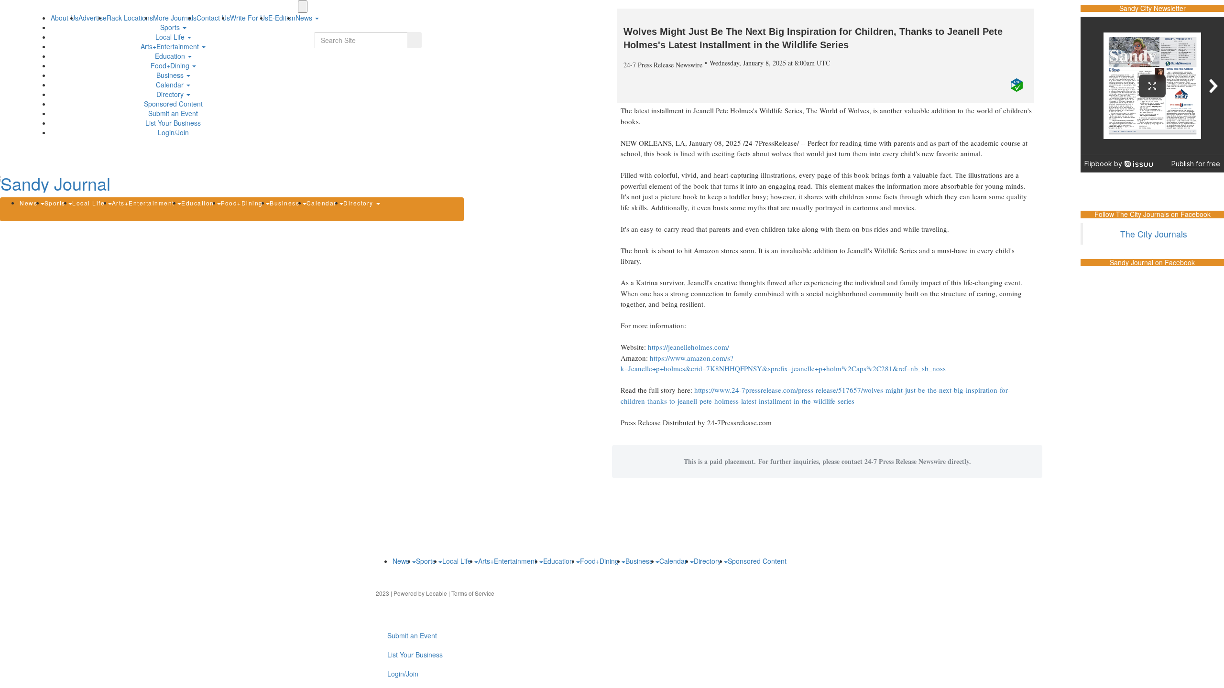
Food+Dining (171, 65)
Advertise (92, 17)
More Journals (175, 17)
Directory (171, 94)
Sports (171, 27)
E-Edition (281, 17)
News (30, 203)
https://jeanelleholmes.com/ (688, 347)
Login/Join (173, 132)
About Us (64, 17)
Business (171, 75)
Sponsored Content (173, 103)
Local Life (170, 37)
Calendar (171, 84)
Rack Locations (130, 17)
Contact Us (213, 17)
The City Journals (1153, 234)
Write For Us (249, 17)
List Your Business (173, 123)
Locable (436, 593)
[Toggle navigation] (302, 6)
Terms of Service (472, 593)
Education (171, 56)
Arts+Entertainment (171, 46)
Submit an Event (173, 113)
